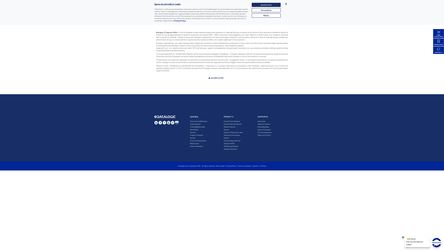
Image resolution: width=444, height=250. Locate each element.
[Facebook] (160, 122)
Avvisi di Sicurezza (264, 130)
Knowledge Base (263, 127)
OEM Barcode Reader (231, 146)
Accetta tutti (266, 5)
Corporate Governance (198, 141)
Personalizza (266, 10)
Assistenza (261, 121)
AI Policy (263, 166)
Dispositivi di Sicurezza (232, 135)
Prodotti (229, 117)
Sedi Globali (194, 130)
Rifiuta (266, 15)
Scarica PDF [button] (217, 78)
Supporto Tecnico (264, 124)
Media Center (194, 143)
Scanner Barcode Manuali (232, 124)
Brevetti (256, 166)
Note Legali (220, 166)
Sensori (226, 130)
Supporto (263, 117)
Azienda (194, 117)
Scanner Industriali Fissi (232, 141)
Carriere (193, 132)
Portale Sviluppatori (265, 132)
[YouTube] (168, 122)
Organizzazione (195, 124)
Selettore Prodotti (264, 135)
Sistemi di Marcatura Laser (233, 132)
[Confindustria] (177, 122)
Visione (226, 138)
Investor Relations (196, 146)
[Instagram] (172, 122)
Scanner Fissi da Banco (232, 121)
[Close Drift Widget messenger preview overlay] (403, 237)
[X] (164, 122)
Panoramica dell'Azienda (198, 121)
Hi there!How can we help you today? (414, 241)
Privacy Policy (180, 21)
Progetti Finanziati (196, 135)
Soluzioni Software (230, 149)
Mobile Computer (230, 127)
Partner (192, 138)
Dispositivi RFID (229, 143)
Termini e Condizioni (244, 166)
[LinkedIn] (156, 122)
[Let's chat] (436, 242)
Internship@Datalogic (197, 127)
